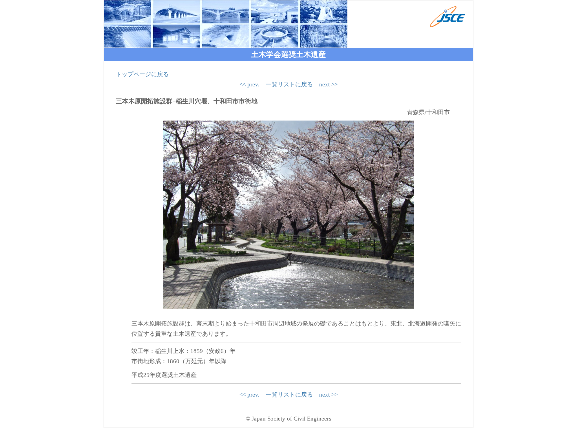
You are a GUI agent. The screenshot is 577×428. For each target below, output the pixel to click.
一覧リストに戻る (289, 84)
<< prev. (249, 84)
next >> (328, 84)
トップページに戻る (142, 74)
